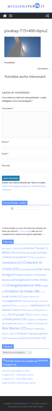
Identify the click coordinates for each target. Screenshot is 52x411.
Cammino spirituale (27, 252)
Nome (5, 142)
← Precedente (8, 62)
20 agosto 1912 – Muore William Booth (17, 379)
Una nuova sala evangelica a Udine (16, 371)
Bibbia (8, 252)
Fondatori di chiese (22, 291)
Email (5, 153)
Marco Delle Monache (23, 306)
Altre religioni (8, 248)
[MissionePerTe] (5, 16)
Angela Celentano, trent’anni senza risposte (19, 383)
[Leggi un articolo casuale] (47, 16)
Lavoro (8, 305)
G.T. (42, 292)
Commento (8, 108)
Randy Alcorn (22, 324)
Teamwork (13, 338)
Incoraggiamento (14, 300)
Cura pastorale (28, 269)
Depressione (27, 274)
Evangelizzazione (23, 285)
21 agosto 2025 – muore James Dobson (17, 375)
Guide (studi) (12, 296)
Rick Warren (14, 328)
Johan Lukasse (41, 301)
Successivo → (44, 68)
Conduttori (12, 262)
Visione (26, 338)
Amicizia (20, 248)
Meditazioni (40, 305)
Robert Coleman (35, 328)
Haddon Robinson (30, 297)
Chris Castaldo (38, 257)
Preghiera (32, 319)
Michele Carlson (13, 310)
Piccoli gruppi (19, 314)
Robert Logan (9, 333)
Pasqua (39, 310)
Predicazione (15, 319)
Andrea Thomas (37, 248)
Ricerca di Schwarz (38, 323)
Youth (39, 338)
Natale (30, 310)
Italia (30, 301)
